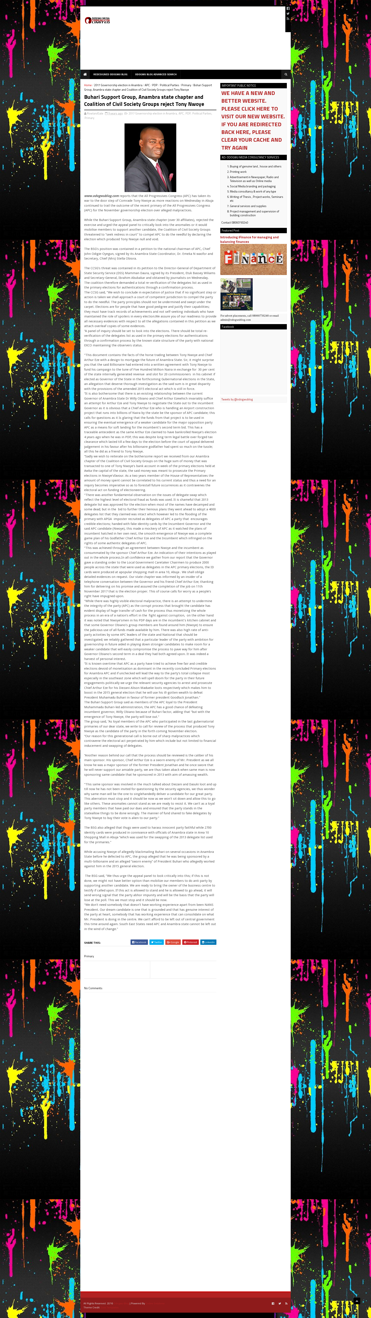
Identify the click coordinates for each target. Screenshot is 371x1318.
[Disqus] (150, 1114)
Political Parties (169, 85)
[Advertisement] (204, 40)
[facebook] (288, 8)
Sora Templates (110, 1307)
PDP (155, 85)
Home (88, 85)
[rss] (288, 18)
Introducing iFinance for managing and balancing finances (249, 239)
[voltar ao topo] (356, 1301)
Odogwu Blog (121, 1303)
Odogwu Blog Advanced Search (156, 74)
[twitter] (288, 13)
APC (147, 85)
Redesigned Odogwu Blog (110, 74)
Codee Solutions (155, 1303)
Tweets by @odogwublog (237, 399)
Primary (186, 85)
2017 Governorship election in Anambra (118, 85)
